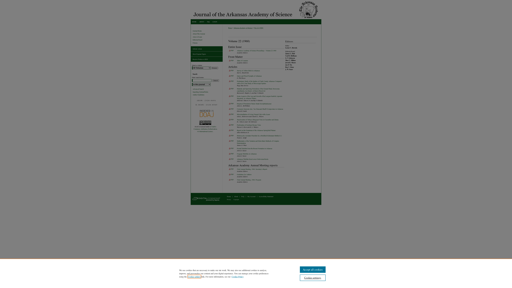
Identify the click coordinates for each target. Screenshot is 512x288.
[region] (256, 273)
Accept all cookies (313, 269)
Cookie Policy (238, 276)
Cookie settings (194, 276)
